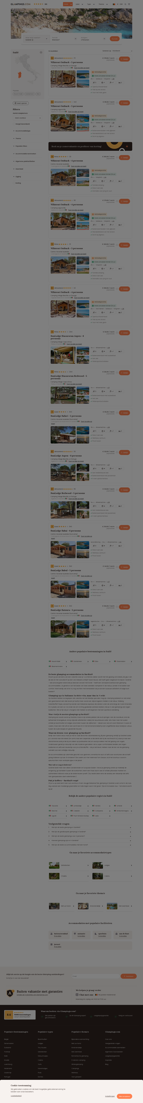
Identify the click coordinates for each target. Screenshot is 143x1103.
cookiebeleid (16, 1096)
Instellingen (110, 1096)
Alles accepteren (124, 1096)
